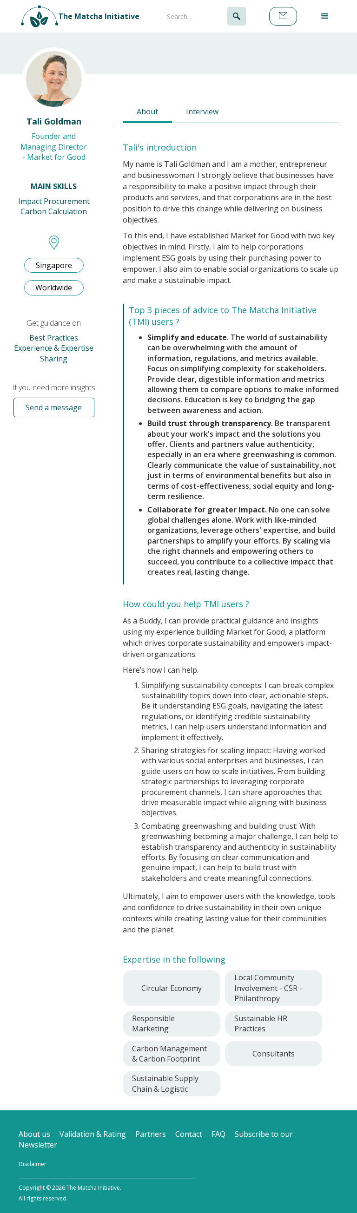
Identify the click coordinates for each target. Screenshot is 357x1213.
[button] (325, 16)
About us (34, 1134)
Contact (188, 1134)
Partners (150, 1134)
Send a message (54, 407)
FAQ (218, 1134)
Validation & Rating (93, 1134)
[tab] (147, 112)
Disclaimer (32, 1164)
